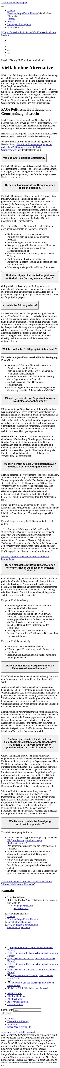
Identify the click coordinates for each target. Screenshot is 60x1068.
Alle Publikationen (16, 996)
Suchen (5, 1013)
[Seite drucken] (8, 50)
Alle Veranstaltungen (17, 1001)
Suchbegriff (7, 1010)
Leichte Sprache (15, 1004)
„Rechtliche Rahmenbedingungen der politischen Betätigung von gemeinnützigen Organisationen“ (26, 147)
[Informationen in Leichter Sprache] (9, 46)
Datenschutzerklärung (18, 1021)
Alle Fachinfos (14, 993)
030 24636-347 (21, 908)
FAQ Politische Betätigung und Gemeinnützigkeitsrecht (22, 926)
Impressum (12, 1024)
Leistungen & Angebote (19, 24)
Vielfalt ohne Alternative (19, 922)
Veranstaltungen (15, 27)
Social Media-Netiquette (19, 1027)
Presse (10, 21)
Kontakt (11, 1018)
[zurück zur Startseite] (30, 35)
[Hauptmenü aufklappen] (2, 6)
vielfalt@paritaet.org (23, 905)
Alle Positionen (14, 999)
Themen (11, 10)
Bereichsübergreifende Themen (22, 13)
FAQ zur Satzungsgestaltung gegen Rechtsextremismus (24, 841)
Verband (11, 19)
